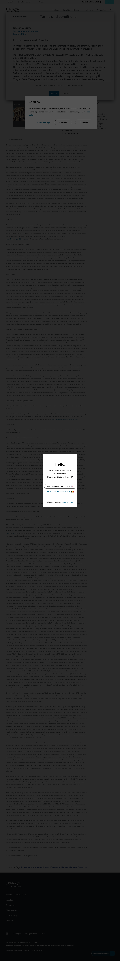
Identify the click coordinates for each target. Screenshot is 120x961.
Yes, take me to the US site (58, 486)
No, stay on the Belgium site (58, 491)
